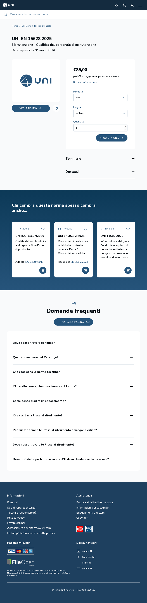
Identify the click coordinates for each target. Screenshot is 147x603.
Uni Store (26, 25)
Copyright (82, 518)
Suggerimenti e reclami (90, 513)
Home (15, 25)
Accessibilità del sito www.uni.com (29, 528)
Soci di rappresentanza (21, 508)
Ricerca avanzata (42, 25)
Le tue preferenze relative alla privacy (31, 533)
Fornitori (12, 502)
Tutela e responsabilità (22, 513)
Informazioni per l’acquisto (92, 508)
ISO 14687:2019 (34, 262)
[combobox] (73, 14)
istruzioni (50, 573)
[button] (116, 5)
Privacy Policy (16, 518)
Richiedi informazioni (85, 82)
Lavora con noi (16, 523)
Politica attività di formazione (94, 502)
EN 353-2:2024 (79, 262)
